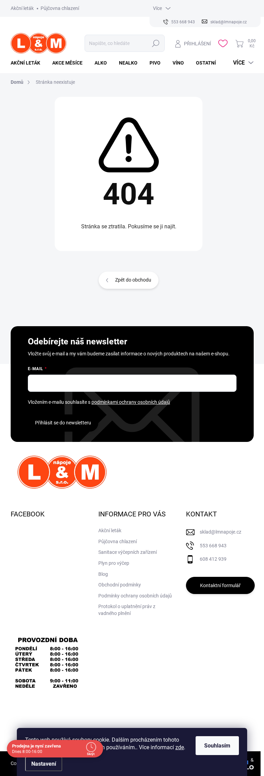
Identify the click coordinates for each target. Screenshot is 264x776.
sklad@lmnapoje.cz (220, 532)
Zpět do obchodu (133, 280)
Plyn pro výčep (113, 563)
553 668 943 (213, 545)
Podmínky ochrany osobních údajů (135, 595)
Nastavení (43, 764)
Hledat (156, 43)
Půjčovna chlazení (60, 8)
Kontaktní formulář (220, 585)
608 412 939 (213, 559)
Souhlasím (217, 745)
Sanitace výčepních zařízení (127, 552)
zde (179, 747)
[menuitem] (28, 63)
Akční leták (22, 8)
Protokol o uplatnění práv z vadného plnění (126, 610)
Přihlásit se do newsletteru (63, 422)
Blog (103, 574)
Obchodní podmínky (119, 584)
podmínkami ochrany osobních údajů (130, 402)
